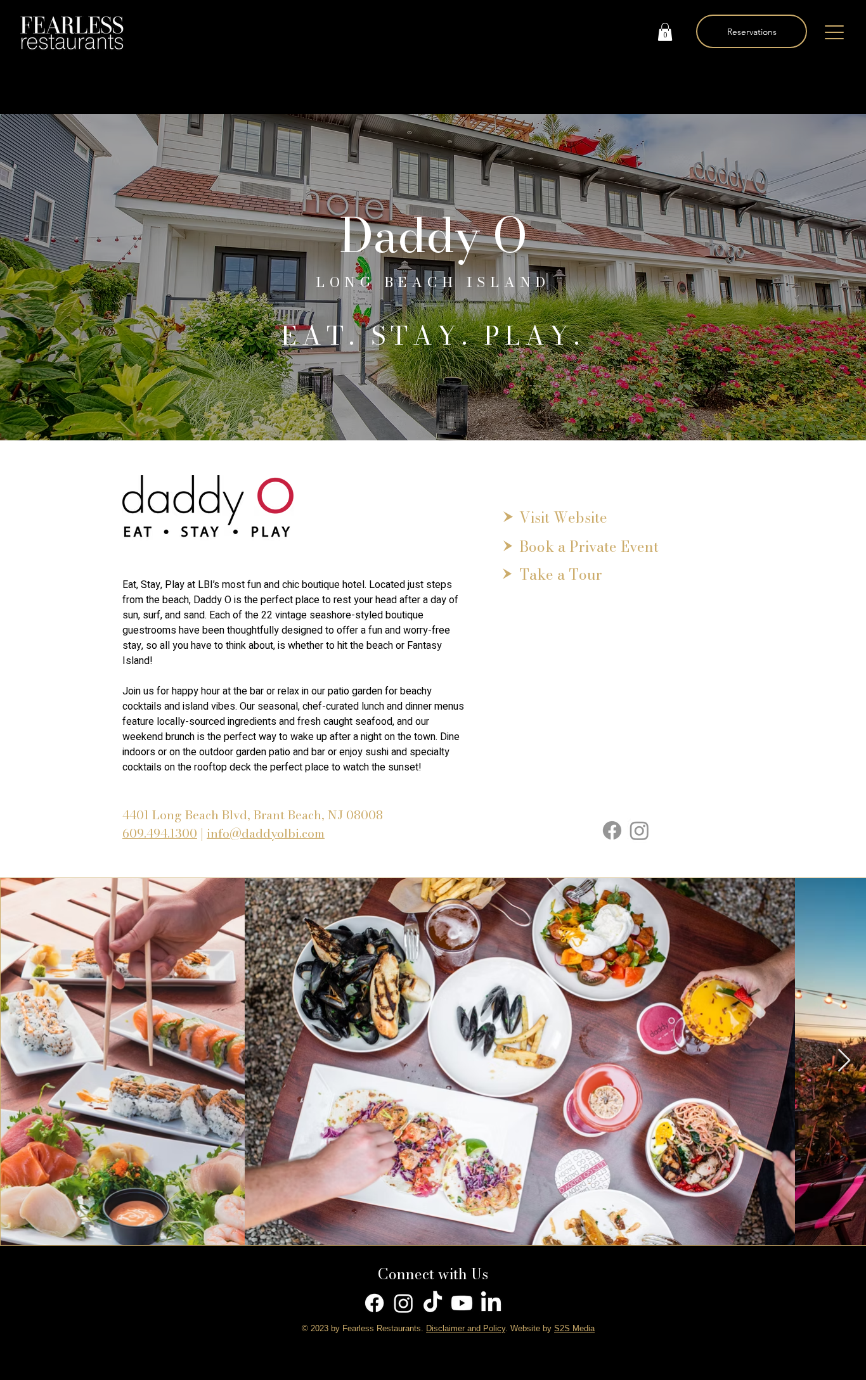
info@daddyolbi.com (266, 833)
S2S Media (574, 1328)
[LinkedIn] (491, 1303)
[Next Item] (844, 1061)
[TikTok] (432, 1303)
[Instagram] (639, 830)
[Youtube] (461, 1303)
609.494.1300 (159, 833)
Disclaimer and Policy (465, 1328)
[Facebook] (612, 830)
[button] (665, 32)
